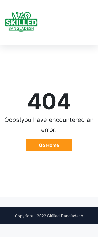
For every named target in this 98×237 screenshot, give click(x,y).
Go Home (49, 145)
